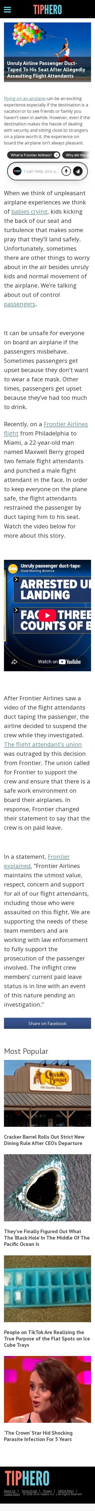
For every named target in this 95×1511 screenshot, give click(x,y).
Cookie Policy (12, 1494)
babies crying (29, 211)
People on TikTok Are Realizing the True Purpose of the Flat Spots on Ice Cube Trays (47, 1338)
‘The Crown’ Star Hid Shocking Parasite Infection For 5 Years (38, 1436)
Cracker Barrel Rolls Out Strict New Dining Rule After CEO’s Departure (44, 1140)
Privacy (47, 1491)
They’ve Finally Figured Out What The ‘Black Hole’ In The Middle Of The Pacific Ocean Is (47, 1237)
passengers (19, 304)
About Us (9, 1491)
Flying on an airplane (24, 98)
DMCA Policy (66, 1491)
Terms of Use (29, 1491)
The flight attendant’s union (43, 744)
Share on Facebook (47, 1023)
